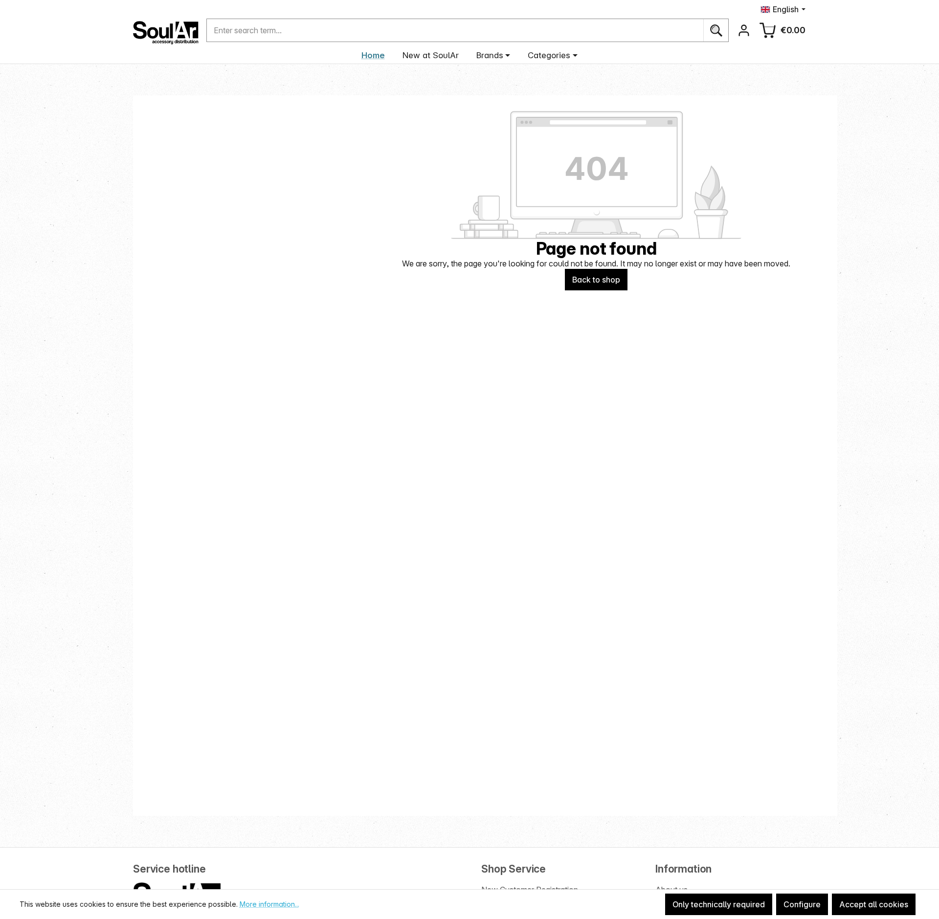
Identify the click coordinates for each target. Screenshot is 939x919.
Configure (802, 904)
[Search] (715, 30)
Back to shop (596, 279)
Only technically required (718, 904)
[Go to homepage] (166, 32)
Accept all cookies (873, 904)
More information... (269, 904)
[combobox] (455, 30)
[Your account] (744, 30)
